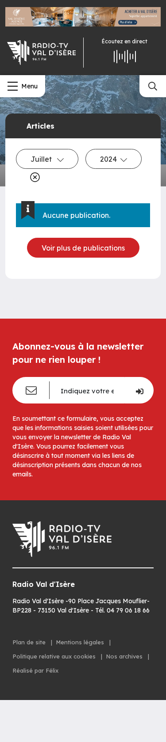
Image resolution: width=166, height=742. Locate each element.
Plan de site (29, 642)
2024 (108, 159)
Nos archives (125, 656)
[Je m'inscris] (139, 390)
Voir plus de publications (83, 248)
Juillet (42, 159)
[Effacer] (33, 177)
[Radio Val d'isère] (41, 52)
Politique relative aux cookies (54, 656)
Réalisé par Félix (35, 670)
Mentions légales (81, 642)
